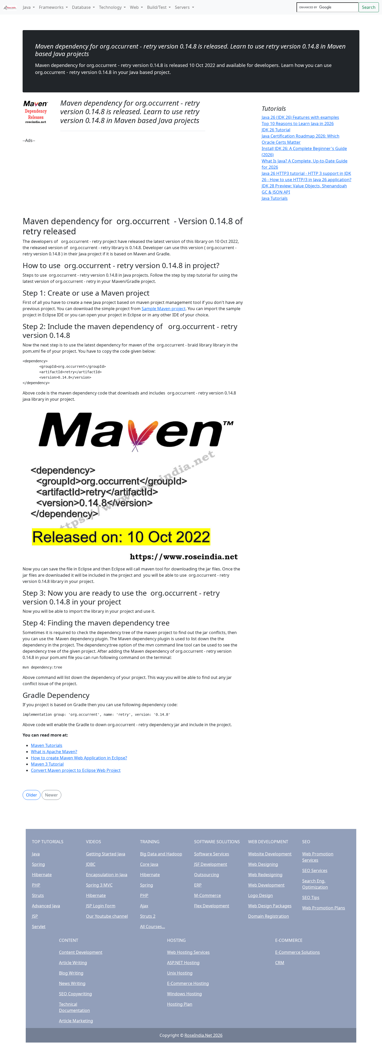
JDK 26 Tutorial (276, 130)
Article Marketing (76, 1021)
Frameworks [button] (52, 7)
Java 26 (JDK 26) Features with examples (300, 117)
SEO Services (314, 870)
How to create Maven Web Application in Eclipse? (79, 758)
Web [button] (135, 7)
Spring (38, 864)
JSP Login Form (100, 906)
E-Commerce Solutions (297, 952)
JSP (35, 916)
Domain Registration (268, 916)
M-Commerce (207, 895)
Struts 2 (147, 916)
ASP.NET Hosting (183, 962)
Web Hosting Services (188, 952)
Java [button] (27, 7)
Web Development (266, 885)
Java (36, 854)
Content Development (80, 952)
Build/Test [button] (157, 7)
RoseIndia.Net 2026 (203, 1035)
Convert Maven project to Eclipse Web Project (76, 770)
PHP (36, 885)
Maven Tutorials (46, 745)
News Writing (72, 983)
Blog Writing (71, 973)
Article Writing (73, 962)
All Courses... (152, 926)
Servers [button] (183, 7)
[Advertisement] (133, 180)
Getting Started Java (105, 854)
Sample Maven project (164, 308)
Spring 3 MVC (99, 885)
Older (31, 795)
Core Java (149, 864)
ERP (198, 885)
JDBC (90, 864)
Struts (38, 895)
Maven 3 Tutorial (47, 764)
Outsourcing (206, 874)
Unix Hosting (180, 973)
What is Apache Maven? (54, 751)
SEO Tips (310, 897)
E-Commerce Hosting (188, 983)
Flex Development (211, 906)
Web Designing (263, 864)
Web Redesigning (265, 874)
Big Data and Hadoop (161, 854)
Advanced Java (46, 906)
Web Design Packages (270, 906)
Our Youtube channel (107, 916)
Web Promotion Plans (323, 908)
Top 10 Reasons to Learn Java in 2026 (298, 123)
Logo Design (260, 895)
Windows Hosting (184, 994)
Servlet (38, 926)
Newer (51, 795)
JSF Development (210, 864)
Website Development (270, 854)
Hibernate (42, 874)
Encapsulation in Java (106, 874)
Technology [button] (111, 7)
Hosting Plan (179, 1004)
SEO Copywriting (75, 994)
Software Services (211, 854)
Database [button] (82, 7)
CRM (279, 962)
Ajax (144, 906)
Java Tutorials (275, 198)
